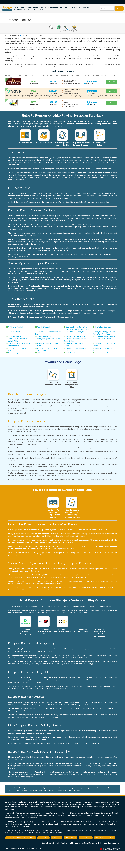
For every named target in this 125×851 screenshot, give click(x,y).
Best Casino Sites (39, 8)
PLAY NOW (111, 82)
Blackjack (43, 838)
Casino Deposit (19, 9)
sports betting (77, 788)
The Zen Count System (103, 339)
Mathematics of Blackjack (75, 332)
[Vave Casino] (13, 91)
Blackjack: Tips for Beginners (76, 336)
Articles (40, 9)
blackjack (61, 790)
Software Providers (104, 838)
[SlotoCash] (13, 102)
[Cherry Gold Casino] (13, 82)
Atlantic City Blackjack (45, 327)
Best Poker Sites (71, 8)
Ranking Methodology (73, 843)
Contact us (93, 843)
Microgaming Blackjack (16, 353)
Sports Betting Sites (55, 8)
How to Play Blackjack (103, 327)
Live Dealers (85, 838)
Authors (85, 843)
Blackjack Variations (44, 336)
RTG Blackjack (42, 353)
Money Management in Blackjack (49, 339)
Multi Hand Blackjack (15, 327)
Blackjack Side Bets (15, 336)
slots (55, 790)
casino (68, 788)
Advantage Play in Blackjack (105, 336)
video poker (69, 790)
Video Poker (70, 838)
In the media (102, 843)
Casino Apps (31, 9)
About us (60, 843)
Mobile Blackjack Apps (103, 353)
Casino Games (84, 8)
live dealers (78, 790)
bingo (88, 788)
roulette (50, 790)
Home (16, 8)
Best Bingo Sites (26, 8)
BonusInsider (11, 788)
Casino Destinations (49, 843)
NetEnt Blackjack (72, 353)
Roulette (56, 838)
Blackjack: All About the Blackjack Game (20, 15)
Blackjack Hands (14, 332)
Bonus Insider (23, 849)
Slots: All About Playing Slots (21, 838)
